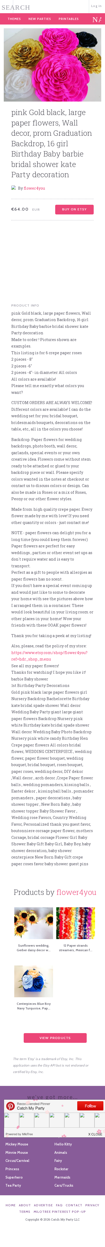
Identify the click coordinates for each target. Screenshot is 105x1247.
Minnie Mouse (16, 1152)
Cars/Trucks (63, 1185)
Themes (14, 19)
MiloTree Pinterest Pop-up (60, 1212)
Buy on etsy (74, 209)
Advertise (43, 1205)
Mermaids (62, 1177)
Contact (74, 1205)
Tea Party (13, 1185)
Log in (96, 6)
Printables (69, 19)
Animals (60, 1152)
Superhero (14, 1177)
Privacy (92, 1205)
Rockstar (61, 1169)
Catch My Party (52, 6)
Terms (25, 1212)
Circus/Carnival (17, 1160)
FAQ (59, 1205)
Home (11, 1205)
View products (55, 1038)
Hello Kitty (63, 1144)
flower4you (34, 188)
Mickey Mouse (16, 1144)
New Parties (40, 19)
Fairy (58, 1160)
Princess (12, 1169)
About (25, 1205)
